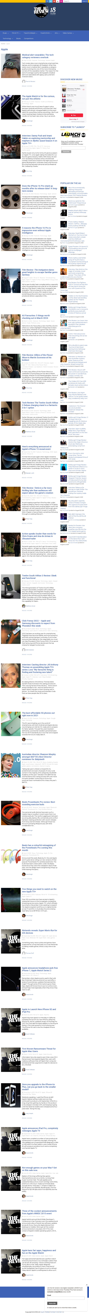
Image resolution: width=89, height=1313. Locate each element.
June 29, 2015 (28, 1173)
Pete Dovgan (74, 227)
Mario (23, 938)
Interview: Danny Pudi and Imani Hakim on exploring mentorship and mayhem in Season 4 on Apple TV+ (39, 139)
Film (35, 146)
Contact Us (54, 1312)
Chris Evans (44, 543)
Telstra (34, 1094)
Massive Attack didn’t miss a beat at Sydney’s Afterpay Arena (77, 212)
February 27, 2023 (29, 581)
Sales (49, 630)
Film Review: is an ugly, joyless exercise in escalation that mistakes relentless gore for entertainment (74, 324)
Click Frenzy (25, 630)
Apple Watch (26, 412)
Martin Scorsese (48, 367)
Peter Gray (65, 197)
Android (48, 60)
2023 (51, 452)
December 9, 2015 (29, 1092)
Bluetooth (53, 807)
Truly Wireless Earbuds (45, 809)
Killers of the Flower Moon (39, 365)
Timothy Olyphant (27, 679)
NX (37, 938)
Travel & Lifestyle (29, 33)
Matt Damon (26, 281)
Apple (53, 60)
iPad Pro (46, 1015)
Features (34, 60)
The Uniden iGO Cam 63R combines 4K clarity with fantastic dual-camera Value (78, 383)
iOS (47, 936)
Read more (27, 86)
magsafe (34, 583)
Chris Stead (73, 216)
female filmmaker (52, 764)
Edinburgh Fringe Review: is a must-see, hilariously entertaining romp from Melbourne (73, 444)
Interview (35, 677)
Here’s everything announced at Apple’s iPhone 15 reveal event (36, 447)
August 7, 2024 (28, 278)
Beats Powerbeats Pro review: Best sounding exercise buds (38, 803)
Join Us (61, 1312)
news (50, 543)
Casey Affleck (45, 279)
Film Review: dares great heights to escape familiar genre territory (39, 272)
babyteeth (38, 764)
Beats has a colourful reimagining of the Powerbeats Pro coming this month (39, 848)
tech (53, 412)
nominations (35, 766)
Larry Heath (65, 292)
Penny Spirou (66, 303)
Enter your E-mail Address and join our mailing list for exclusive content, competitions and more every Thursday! (72, 143)
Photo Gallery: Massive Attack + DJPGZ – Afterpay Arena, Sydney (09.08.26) (77, 224)
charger (55, 581)
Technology (7, 38)
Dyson (53, 321)
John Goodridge (74, 520)
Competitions (28, 38)
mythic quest (26, 150)
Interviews (47, 146)
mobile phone (42, 630)
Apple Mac (48, 1173)
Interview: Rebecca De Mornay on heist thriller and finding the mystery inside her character (74, 491)
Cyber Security (47, 1054)
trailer (54, 543)
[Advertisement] (44, 24)
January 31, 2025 (28, 146)
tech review (25, 414)
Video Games (67, 33)
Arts (56, 33)
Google (53, 718)
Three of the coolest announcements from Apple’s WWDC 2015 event (39, 1212)
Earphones (25, 855)
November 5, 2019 (29, 894)
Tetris (33, 499)
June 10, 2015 (28, 1216)
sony (38, 323)
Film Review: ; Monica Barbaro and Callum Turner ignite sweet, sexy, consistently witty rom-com (74, 396)
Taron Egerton (26, 499)
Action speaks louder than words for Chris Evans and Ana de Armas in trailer (39, 536)
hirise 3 (33, 412)
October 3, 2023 (28, 410)
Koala (28, 323)
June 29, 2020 (28, 807)
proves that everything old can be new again (77, 336)
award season (30, 764)
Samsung (54, 630)
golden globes (26, 766)
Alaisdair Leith (74, 339)
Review (33, 281)
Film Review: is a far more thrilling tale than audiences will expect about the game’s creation (37, 490)
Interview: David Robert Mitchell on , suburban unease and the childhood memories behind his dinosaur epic (73, 237)
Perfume (34, 323)
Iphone (54, 194)
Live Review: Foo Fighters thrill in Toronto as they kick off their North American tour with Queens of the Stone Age (74, 286)
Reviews (36, 194)
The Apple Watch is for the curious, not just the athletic (38, 97)
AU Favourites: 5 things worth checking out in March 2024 (36, 316)
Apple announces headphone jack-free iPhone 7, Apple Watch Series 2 (40, 969)
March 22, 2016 (28, 1015)
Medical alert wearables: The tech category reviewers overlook (38, 56)
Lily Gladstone (38, 367)
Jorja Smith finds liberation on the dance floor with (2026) (77, 539)
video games (51, 938)
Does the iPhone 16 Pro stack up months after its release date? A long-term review (39, 188)
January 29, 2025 (29, 194)
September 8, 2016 (29, 936)
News (44, 541)
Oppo (23, 720)
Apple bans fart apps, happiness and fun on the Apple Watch (39, 1251)
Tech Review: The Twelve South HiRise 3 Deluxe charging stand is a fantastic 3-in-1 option (40, 405)
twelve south (34, 414)
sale (57, 1173)
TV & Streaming (27, 148)
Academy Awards (52, 762)
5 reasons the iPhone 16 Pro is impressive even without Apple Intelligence (36, 230)
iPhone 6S (49, 1092)
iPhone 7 (36, 975)
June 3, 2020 (27, 853)
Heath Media (44, 1312)
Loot (40, 677)
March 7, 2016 (28, 1054)
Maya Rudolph (46, 677)
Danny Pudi (46, 148)
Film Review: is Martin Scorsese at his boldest (37, 357)
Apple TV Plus (36, 279)
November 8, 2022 (29, 629)
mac (53, 1173)
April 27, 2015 (27, 1256)
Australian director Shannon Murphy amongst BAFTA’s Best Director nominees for (39, 757)
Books (18, 38)
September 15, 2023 (30, 452)
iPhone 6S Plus (26, 1094)
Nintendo (33, 938)
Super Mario (42, 938)
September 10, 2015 (30, 1134)
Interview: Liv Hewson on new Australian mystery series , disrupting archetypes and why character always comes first (73, 360)
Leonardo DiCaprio (27, 367)
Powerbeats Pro (33, 809)
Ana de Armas (26, 543)
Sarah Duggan (74, 204)
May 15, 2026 (27, 60)
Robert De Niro (26, 369)
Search (84, 1)
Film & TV (15, 33)
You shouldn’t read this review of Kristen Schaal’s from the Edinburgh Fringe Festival (73, 504)
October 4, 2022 (28, 675)
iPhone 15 (43, 412)
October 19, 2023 (29, 363)
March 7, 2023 (28, 541)
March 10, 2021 (28, 762)
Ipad (31, 630)
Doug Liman (54, 279)
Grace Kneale (74, 542)
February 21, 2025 (29, 102)
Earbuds (24, 809)
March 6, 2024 (28, 321)
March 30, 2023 (28, 496)
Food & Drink (45, 33)
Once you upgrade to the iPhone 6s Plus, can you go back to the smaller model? (39, 1087)
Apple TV (39, 148)
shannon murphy (45, 766)
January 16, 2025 (28, 236)
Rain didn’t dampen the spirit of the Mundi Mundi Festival (77, 516)
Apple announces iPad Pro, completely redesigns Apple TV (40, 1129)
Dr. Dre (50, 853)
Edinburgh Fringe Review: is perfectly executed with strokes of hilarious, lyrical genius (74, 311)
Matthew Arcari (66, 254)
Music (5, 33)
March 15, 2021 (28, 718)
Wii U (23, 940)
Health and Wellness (47, 102)
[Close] (87, 1284)
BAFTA (44, 764)
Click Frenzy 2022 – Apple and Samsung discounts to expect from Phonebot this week (38, 623)
